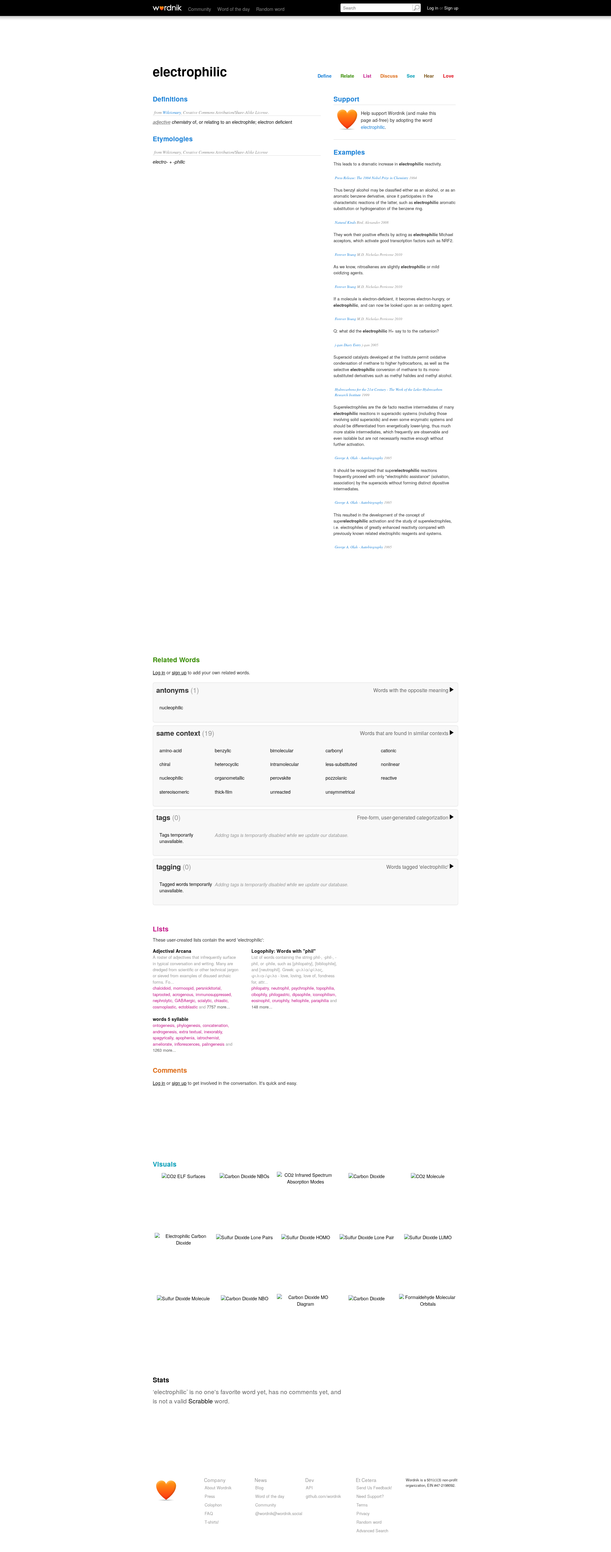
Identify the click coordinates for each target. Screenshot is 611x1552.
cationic (388, 750)
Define (325, 76)
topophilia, (325, 988)
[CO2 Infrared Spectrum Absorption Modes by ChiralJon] (305, 1177)
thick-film (223, 791)
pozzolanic (336, 777)
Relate (347, 76)
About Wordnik (218, 1488)
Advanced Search (372, 1530)
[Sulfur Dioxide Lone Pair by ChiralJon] (367, 1236)
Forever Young (345, 254)
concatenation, (216, 1025)
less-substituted (341, 764)
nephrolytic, (164, 1000)
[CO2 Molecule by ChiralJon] (428, 1175)
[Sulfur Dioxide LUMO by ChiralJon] (428, 1236)
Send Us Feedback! (374, 1488)
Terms (362, 1505)
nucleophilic (171, 707)
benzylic (223, 750)
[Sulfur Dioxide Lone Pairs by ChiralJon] (244, 1236)
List (367, 76)
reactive (389, 777)
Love (448, 76)
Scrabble (200, 1400)
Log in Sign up (442, 8)
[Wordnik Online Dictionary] (167, 8)
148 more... (261, 1007)
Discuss (389, 76)
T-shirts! (212, 1522)
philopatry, (261, 988)
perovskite (280, 777)
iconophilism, (324, 994)
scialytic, (206, 1000)
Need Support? (370, 1496)
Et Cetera (366, 1479)
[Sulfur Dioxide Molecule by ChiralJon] (183, 1297)
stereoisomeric (174, 791)
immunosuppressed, (214, 994)
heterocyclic (227, 764)
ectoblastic (189, 1007)
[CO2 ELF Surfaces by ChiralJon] (183, 1175)
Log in (159, 672)
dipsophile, (302, 994)
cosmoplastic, (166, 1007)
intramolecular (284, 764)
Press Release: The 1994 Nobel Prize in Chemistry (371, 177)
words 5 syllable (170, 1019)
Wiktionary (172, 112)
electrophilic (373, 126)
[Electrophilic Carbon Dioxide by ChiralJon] (183, 1238)
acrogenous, (184, 994)
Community (199, 8)
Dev (309, 1479)
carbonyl (334, 750)
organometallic (229, 777)
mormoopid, (184, 988)
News (261, 1479)
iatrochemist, (208, 1038)
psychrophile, (303, 988)
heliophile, (301, 1000)
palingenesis (214, 1044)
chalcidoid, (163, 988)
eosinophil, (261, 1000)
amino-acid (170, 750)
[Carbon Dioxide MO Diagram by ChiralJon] (305, 1299)
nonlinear (390, 764)
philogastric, (280, 994)
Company (215, 1479)
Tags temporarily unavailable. (176, 837)
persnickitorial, (209, 988)
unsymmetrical (340, 791)
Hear (429, 76)
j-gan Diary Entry (348, 344)
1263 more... (164, 1050)
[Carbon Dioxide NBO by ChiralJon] (244, 1297)
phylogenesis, (190, 1025)
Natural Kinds (345, 222)
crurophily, (281, 1000)
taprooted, (162, 994)
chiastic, (221, 1000)
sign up (179, 672)
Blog (259, 1488)
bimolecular (281, 750)
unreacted (280, 791)
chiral (164, 764)
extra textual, (191, 1032)
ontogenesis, (165, 1025)
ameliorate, (163, 1044)
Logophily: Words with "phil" (283, 951)
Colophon (213, 1505)
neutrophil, (281, 988)
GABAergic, (186, 1000)
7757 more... (218, 1007)
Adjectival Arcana (172, 951)
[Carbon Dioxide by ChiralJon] (366, 1175)
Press (210, 1496)
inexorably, (213, 1032)
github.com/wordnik (323, 1496)
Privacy (362, 1513)
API (309, 1488)
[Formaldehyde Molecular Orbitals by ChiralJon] (427, 1299)
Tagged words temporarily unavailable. (185, 887)
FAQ (209, 1513)
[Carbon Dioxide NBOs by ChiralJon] (244, 1175)
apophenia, (186, 1038)
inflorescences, (188, 1044)
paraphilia (320, 1000)
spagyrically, (164, 1038)
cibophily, (260, 994)
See (411, 76)
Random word (270, 8)
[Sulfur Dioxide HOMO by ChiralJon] (305, 1236)
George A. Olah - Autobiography (359, 457)
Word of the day (233, 8)
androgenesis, (166, 1032)
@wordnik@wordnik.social (278, 1513)
